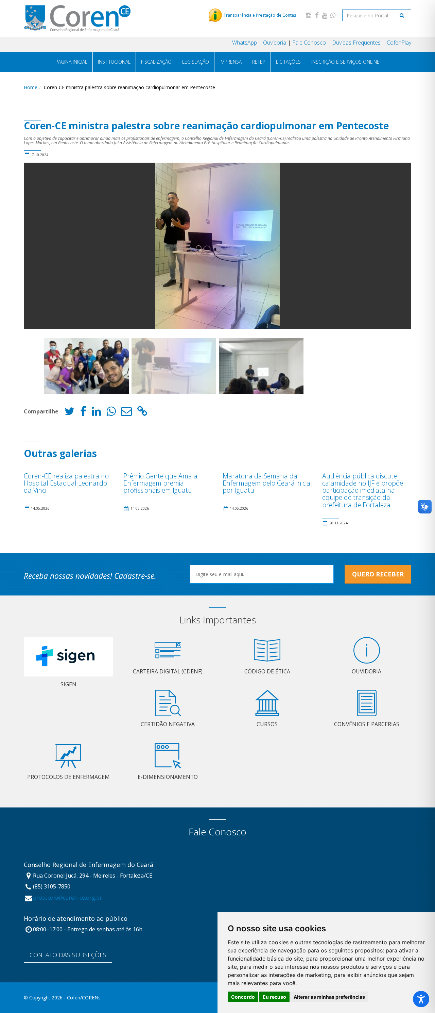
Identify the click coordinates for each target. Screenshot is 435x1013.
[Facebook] (317, 15)
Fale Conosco (309, 42)
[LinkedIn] (96, 413)
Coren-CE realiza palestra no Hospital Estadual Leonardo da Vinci (66, 483)
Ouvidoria (274, 42)
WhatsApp (244, 42)
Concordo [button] (243, 997)
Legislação (195, 62)
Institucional (114, 62)
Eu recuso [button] (274, 997)
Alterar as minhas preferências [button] (329, 997)
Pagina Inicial (71, 62)
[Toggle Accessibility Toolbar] (421, 999)
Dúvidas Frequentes (356, 42)
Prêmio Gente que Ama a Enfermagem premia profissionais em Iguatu (160, 483)
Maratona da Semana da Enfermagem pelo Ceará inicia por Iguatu (266, 483)
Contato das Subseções (68, 955)
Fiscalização (156, 62)
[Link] (142, 413)
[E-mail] (126, 413)
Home (30, 87)
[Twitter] (70, 413)
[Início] (77, 18)
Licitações (288, 62)
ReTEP (258, 62)
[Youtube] (325, 15)
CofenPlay (399, 42)
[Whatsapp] (333, 15)
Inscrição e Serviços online (345, 62)
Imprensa (231, 62)
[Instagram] (308, 15)
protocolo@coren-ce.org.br (67, 897)
